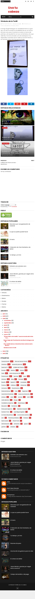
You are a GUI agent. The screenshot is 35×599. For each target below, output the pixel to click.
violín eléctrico (5, 400)
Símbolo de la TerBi (8, 137)
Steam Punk (16, 421)
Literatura (4, 364)
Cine (3, 112)
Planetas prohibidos (13, 418)
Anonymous (10, 495)
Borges (16, 400)
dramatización (5, 424)
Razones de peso (15, 543)
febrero (6, 332)
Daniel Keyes (21, 403)
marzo (6, 330)
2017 (4, 314)
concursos (5, 143)
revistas (20, 397)
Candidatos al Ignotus (7, 403)
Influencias (23, 385)
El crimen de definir (15, 281)
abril (5, 327)
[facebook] (33, 1)
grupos (26, 424)
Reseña (3, 382)
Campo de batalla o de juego (19, 574)
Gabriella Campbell (22, 409)
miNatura (13, 385)
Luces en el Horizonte (24, 394)
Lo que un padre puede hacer (19, 232)
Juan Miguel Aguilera (19, 412)
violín (28, 397)
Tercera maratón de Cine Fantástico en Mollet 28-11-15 (16, 120)
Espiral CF (13, 382)
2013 (4, 353)
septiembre (8, 323)
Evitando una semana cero (18, 266)
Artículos (4, 292)
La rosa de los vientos (23, 415)
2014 (4, 351)
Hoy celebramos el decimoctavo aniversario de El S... (18, 344)
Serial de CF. (5, 367)
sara (8, 482)
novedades (24, 382)
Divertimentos (6, 295)
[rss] (26, 1)
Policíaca (26, 418)
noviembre (7, 320)
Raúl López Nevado (13, 488)
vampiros (12, 426)
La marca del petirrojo (7, 415)
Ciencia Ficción (5, 361)
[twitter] (31, 1)
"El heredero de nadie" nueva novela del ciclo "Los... (18, 337)
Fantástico (14, 406)
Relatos (4, 307)
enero (6, 334)
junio (5, 325)
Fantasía (26, 24)
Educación (4, 406)
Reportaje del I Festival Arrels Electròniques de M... (19, 340)
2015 (4, 318)
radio (12, 397)
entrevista (16, 424)
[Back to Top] (17, 588)
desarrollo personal (17, 364)
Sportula (16, 376)
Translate (14, 206)
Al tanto (12, 239)
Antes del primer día (15, 373)
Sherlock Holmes (6, 391)
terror (17, 25)
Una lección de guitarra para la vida (21, 551)
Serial (3, 373)
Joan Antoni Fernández (8, 394)
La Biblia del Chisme (18, 367)
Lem (3, 418)
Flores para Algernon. (7, 409)
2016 (4, 316)
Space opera (5, 421)
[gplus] (28, 1)
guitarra (4, 426)
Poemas (4, 304)
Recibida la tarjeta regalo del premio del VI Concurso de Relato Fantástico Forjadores (15, 152)
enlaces (4, 397)
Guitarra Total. (5, 412)
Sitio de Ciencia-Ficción (21, 361)
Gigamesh (25, 391)
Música (4, 298)
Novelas (13, 25)
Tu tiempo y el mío (15, 255)
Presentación (5, 376)
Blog (3, 16)
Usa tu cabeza (13, 10)
